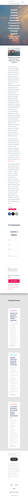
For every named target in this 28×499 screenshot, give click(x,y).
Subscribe (14, 459)
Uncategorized (12, 209)
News (14, 488)
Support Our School (14, 492)
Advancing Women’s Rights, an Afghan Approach (14, 316)
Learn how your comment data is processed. (13, 287)
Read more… (13, 345)
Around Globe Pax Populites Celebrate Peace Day (13, 361)
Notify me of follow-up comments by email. (13, 269)
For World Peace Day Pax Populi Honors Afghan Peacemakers (14, 412)
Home (11, 485)
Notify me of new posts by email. (14, 276)
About (16, 485)
